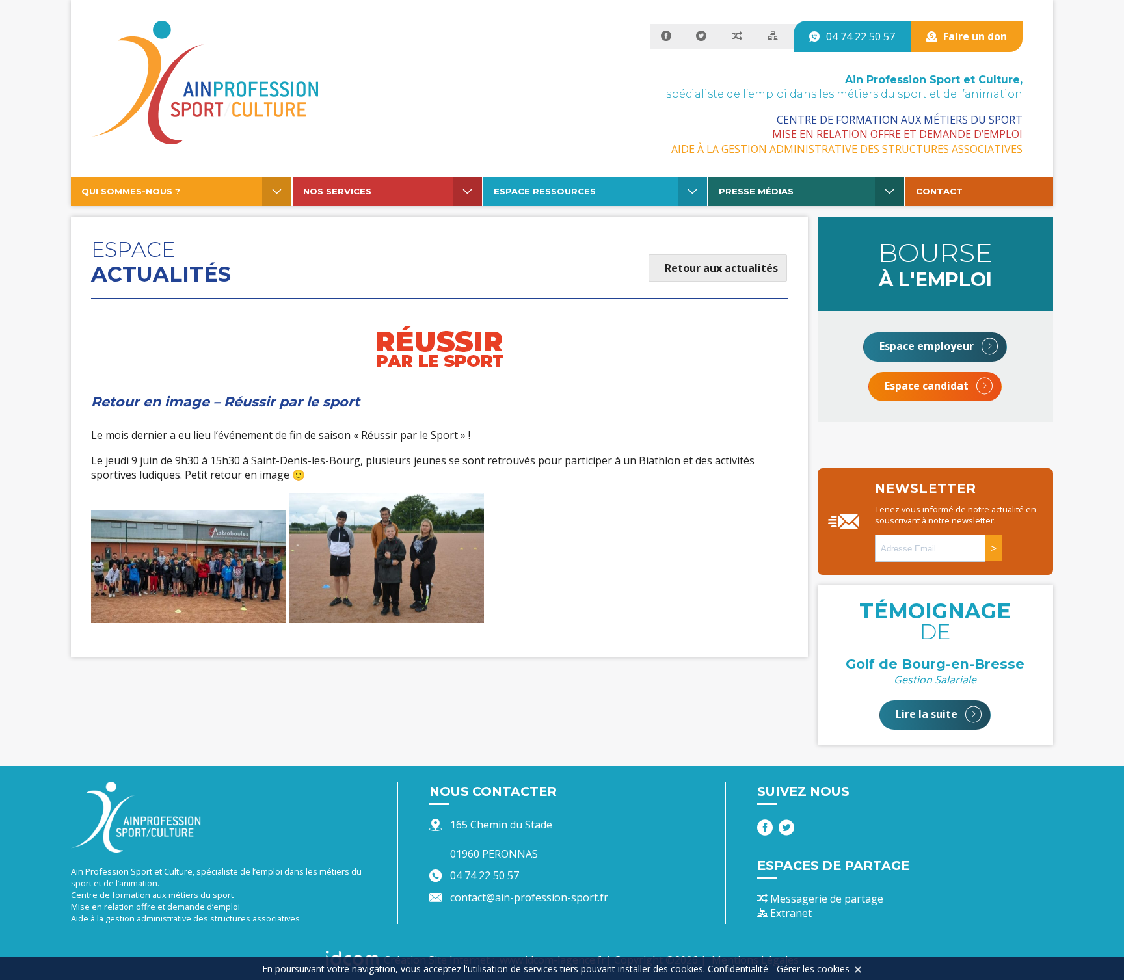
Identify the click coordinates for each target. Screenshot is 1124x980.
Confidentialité (738, 968)
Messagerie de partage (825, 899)
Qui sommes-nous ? (130, 191)
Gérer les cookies (813, 968)
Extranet (790, 913)
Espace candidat (928, 385)
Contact (939, 191)
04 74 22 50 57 (860, 36)
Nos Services (337, 191)
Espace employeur (927, 346)
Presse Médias (756, 191)
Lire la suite (928, 714)
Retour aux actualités (721, 268)
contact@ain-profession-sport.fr (529, 897)
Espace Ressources (545, 191)
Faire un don (975, 36)
